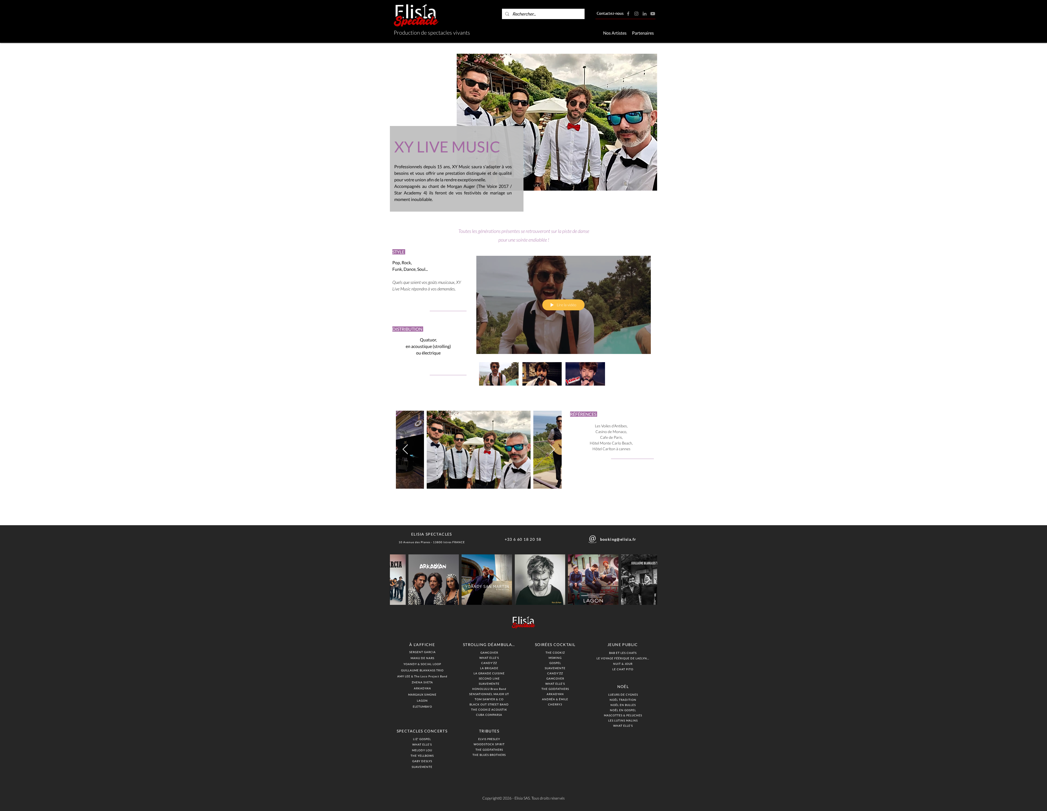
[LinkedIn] (644, 13)
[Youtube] (652, 13)
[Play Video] (499, 374)
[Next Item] (552, 449)
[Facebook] (628, 13)
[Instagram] (636, 13)
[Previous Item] (405, 449)
